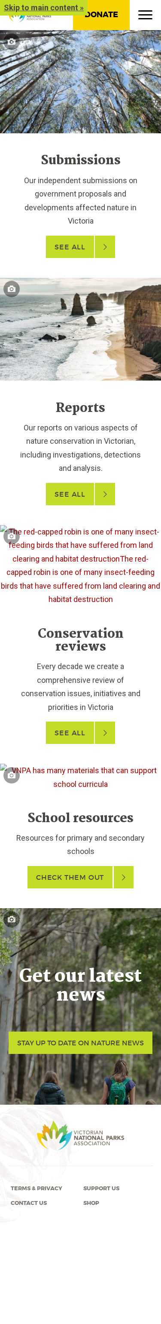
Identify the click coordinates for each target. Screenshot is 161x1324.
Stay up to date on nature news (80, 1042)
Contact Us (29, 1203)
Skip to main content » (44, 7)
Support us (101, 1188)
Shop (91, 1203)
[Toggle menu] (145, 16)
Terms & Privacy (36, 1188)
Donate (101, 14)
